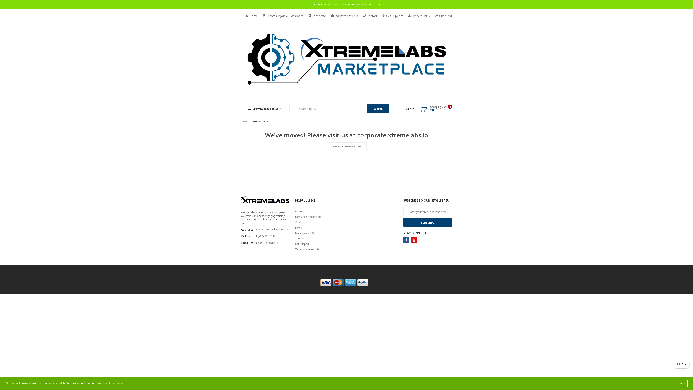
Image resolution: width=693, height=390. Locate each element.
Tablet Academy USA (307, 249)
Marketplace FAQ (305, 233)
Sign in (410, 108)
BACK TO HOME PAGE (346, 146)
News (298, 227)
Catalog (299, 222)
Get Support (302, 244)
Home (244, 121)
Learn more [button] (116, 383)
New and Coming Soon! (309, 216)
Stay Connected (416, 233)
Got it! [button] (681, 383)
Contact (299, 238)
